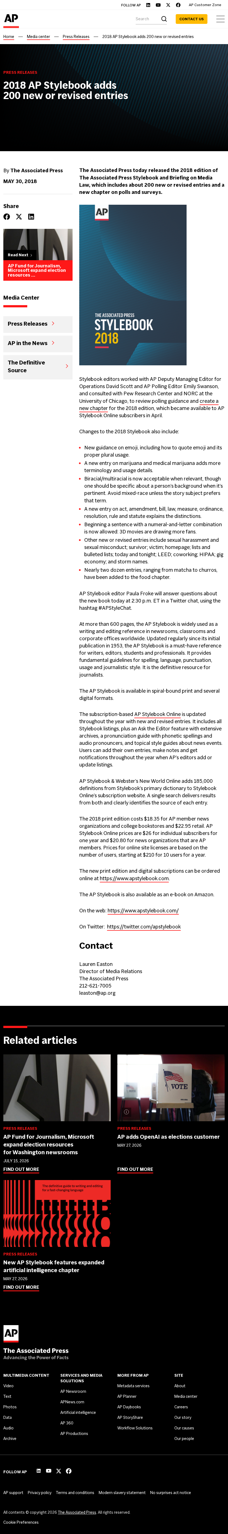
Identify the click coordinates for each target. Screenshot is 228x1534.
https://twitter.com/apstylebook (144, 926)
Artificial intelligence (78, 1412)
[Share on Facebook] (6, 216)
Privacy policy (39, 1492)
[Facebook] (178, 5)
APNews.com (72, 1402)
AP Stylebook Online (157, 714)
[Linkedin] (148, 5)
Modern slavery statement (122, 1492)
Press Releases (76, 36)
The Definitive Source (26, 366)
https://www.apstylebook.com (134, 878)
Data (7, 1417)
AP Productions (74, 1433)
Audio (8, 1428)
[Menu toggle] (220, 19)
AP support (13, 1492)
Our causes (184, 1428)
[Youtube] (158, 5)
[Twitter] (168, 5)
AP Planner (127, 1396)
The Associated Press (77, 1512)
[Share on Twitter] (19, 216)
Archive (9, 1438)
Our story (182, 1417)
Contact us (191, 19)
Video (8, 1386)
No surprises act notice (170, 1492)
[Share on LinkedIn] (31, 216)
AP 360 (66, 1423)
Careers (181, 1407)
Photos (10, 1407)
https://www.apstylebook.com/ (143, 910)
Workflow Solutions (135, 1428)
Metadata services (133, 1386)
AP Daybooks (129, 1407)
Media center (38, 36)
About (179, 1386)
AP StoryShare (130, 1417)
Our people (184, 1438)
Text (7, 1396)
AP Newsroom (73, 1391)
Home (8, 36)
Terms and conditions (75, 1492)
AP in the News (28, 343)
